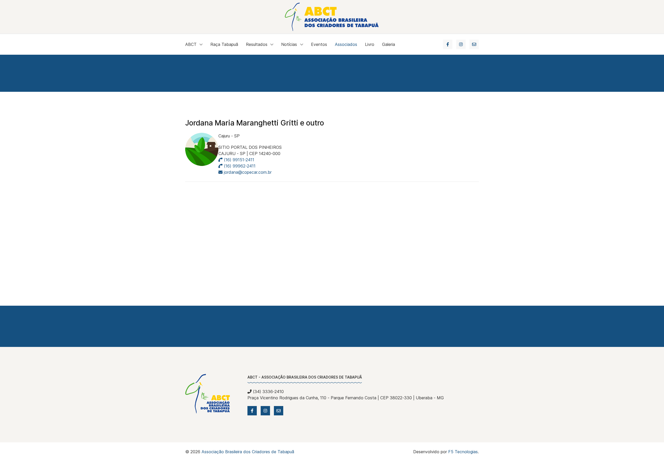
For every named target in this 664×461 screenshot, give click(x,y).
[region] (332, 73)
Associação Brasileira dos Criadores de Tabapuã (248, 451)
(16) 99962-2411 (239, 166)
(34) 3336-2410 (268, 391)
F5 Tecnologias (463, 451)
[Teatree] (332, 17)
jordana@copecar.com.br (248, 172)
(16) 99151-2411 (238, 159)
